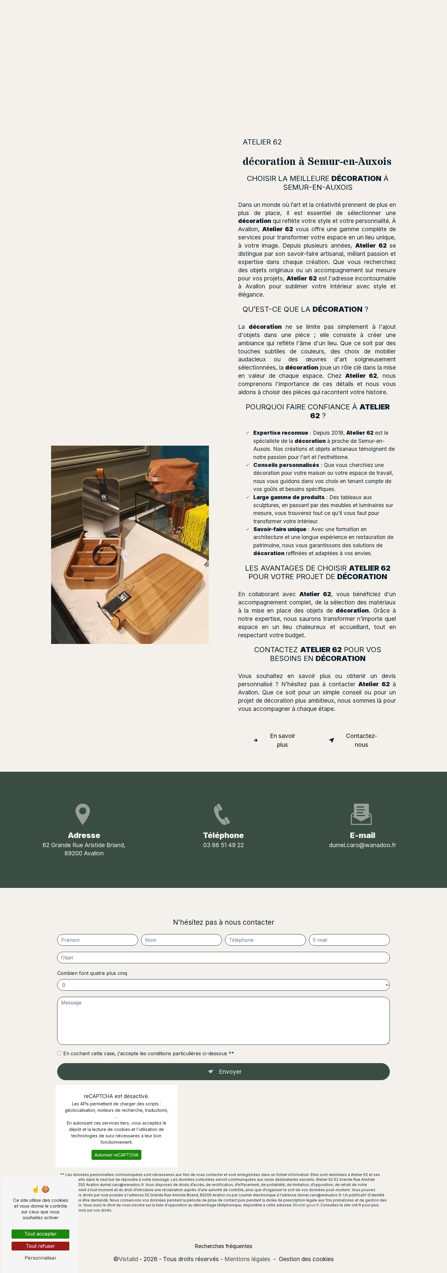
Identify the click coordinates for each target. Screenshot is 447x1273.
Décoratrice (191, 10)
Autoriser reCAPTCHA (116, 1154)
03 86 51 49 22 (223, 845)
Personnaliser (41, 1258)
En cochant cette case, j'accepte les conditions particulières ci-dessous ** (148, 1053)
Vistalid (128, 1259)
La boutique (231, 10)
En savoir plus (282, 740)
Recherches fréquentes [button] (223, 1246)
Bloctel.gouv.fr (306, 1205)
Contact (267, 10)
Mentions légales (247, 1259)
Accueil (156, 10)
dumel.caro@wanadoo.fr (362, 845)
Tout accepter (40, 1234)
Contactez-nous (361, 740)
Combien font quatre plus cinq (92, 973)
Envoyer (230, 1071)
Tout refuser (40, 1246)
